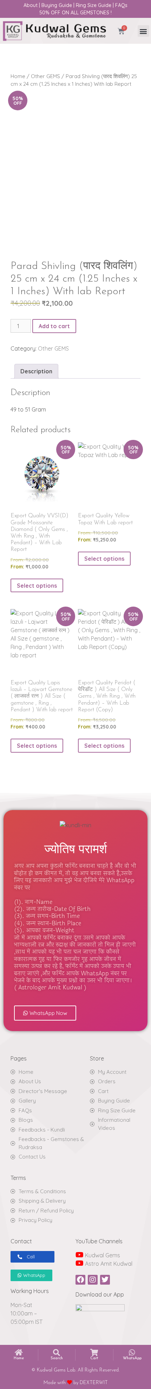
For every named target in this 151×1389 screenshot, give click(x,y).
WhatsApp (132, 1358)
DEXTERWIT (94, 1382)
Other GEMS (45, 76)
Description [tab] (36, 371)
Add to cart (54, 326)
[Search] (56, 1352)
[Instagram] (93, 1280)
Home (18, 76)
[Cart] (94, 1352)
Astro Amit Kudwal (108, 1263)
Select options (37, 585)
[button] (143, 31)
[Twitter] (105, 1280)
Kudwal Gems (102, 1255)
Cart (94, 1358)
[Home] (18, 1352)
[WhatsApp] (132, 1352)
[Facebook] (80, 1280)
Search (57, 1358)
